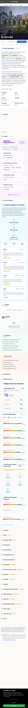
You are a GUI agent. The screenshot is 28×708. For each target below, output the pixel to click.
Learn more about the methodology (9, 640)
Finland (15, 5)
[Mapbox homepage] (4, 132)
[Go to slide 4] (17, 33)
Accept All (14, 705)
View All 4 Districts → (15, 194)
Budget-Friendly (6, 149)
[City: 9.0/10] (18, 437)
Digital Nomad (14, 147)
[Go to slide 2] (12, 33)
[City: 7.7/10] (17, 445)
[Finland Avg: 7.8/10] (16, 452)
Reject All (14, 702)
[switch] (24, 414)
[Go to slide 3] (15, 33)
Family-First (6, 147)
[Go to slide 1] (10, 33)
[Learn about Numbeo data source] (24, 383)
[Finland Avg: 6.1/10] (13, 519)
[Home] (1, 5)
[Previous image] (2, 23)
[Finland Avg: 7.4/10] (17, 423)
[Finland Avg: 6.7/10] (15, 445)
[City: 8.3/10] (18, 423)
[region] (14, 125)
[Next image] (26, 23)
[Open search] (26, 2)
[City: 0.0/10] (3, 519)
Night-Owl (14, 149)
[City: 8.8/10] (18, 452)
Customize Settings (14, 699)
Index (21, 414)
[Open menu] (2, 2)
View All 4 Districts (22, 142)
